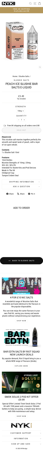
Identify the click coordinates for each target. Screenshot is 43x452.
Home (15, 76)
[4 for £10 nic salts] (21, 286)
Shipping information (21, 182)
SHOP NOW (21, 321)
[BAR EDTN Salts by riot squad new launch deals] (21, 337)
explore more (21, 366)
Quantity (21, 116)
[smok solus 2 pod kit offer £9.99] (21, 383)
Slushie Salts (24, 76)
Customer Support (20, 433)
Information (21, 439)
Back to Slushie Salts (23, 260)
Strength (20, 107)
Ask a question (21, 186)
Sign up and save (20, 444)
